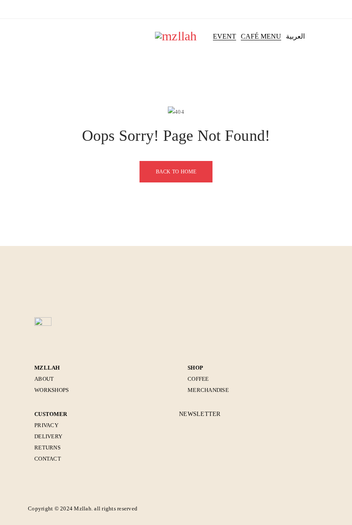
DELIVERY (48, 436)
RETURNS (47, 447)
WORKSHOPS (51, 390)
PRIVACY (46, 425)
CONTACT (47, 458)
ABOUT (44, 379)
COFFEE (198, 379)
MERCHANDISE (208, 390)
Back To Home (176, 172)
